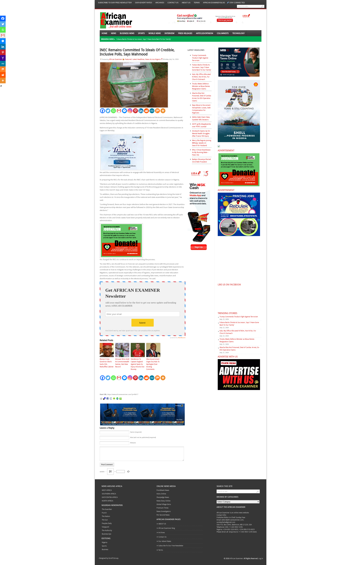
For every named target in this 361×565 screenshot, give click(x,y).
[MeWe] (151, 110)
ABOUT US (186, 3)
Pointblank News (163, 490)
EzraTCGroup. (114, 558)
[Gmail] (118, 110)
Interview (169, 33)
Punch (104, 513)
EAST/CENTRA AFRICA (110, 497)
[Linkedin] (140, 110)
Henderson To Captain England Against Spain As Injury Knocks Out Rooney (137, 364)
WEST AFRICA (107, 490)
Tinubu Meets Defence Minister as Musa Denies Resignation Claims (201, 86)
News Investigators (164, 511)
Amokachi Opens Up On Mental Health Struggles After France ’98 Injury (201, 133)
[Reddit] (146, 110)
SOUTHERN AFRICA (109, 494)
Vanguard (105, 527)
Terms (197, 3)
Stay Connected (237, 3)
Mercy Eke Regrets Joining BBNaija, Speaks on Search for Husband (201, 143)
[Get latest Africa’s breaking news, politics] (113, 20)
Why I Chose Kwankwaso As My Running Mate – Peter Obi (201, 152)
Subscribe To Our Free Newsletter (115, 3)
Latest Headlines (138, 59)
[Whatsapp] (113, 110)
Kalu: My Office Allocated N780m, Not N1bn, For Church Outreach (201, 76)
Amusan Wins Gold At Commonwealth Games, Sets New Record (122, 363)
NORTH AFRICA (107, 501)
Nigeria (104, 542)
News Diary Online (163, 501)
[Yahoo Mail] (3, 58)
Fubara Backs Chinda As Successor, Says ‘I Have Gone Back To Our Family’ (143, 39)
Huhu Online (161, 494)
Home (104, 33)
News (113, 33)
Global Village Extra (164, 504)
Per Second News (163, 515)
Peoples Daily (107, 523)
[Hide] (1, 86)
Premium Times (162, 508)
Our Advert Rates (143, 3)
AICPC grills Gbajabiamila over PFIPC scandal (201, 125)
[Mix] (157, 110)
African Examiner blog (214, 3)
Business (105, 549)
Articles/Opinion (204, 33)
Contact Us (173, 3)
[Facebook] (102, 110)
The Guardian (107, 509)
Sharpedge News (163, 497)
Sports (141, 33)
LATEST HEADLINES (196, 50)
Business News (127, 33)
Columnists (223, 33)
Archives (159, 3)
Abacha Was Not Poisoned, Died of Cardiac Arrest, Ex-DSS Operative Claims (201, 97)
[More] (162, 110)
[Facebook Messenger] (124, 110)
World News (154, 33)
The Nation (106, 516)
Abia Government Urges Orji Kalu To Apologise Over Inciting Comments (152, 364)
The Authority (107, 530)
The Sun (105, 520)
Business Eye (106, 534)
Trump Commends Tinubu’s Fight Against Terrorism (200, 57)
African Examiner (115, 59)
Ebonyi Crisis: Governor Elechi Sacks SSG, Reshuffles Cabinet (106, 363)
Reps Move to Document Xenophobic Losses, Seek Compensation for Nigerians (201, 109)
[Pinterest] (135, 110)
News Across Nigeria (152, 59)
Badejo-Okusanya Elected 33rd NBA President (201, 160)
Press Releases (185, 33)
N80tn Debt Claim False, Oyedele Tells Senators (201, 118)
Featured (128, 59)
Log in (260, 558)
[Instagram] (129, 110)
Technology (238, 33)
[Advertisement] (142, 387)
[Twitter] (107, 110)
